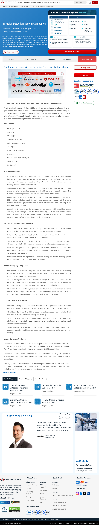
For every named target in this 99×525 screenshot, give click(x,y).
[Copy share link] (84, 96)
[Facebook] (81, 493)
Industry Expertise (23, 2)
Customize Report (84, 75)
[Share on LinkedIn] (81, 96)
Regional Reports (25, 379)
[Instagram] (77, 493)
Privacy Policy (17, 523)
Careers (54, 488)
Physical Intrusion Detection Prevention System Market (19, 388)
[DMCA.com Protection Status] (14, 509)
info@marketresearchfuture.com (62, 495)
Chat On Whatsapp (85, 103)
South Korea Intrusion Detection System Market (85, 386)
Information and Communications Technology (26, 6)
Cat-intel (28, 488)
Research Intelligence (37, 2)
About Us (55, 2)
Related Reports (10, 379)
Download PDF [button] (87, 59)
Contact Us (55, 485)
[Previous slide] (60, 416)
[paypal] (5, 502)
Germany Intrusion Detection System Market (21, 401)
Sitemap (28, 497)
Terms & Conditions (7, 523)
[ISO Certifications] (86, 89)
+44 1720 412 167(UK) (59, 506)
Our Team (43, 490)
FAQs (42, 502)
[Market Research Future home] (9, 2)
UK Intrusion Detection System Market (52, 386)
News (42, 494)
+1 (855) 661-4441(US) (59, 502)
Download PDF (12, 52)
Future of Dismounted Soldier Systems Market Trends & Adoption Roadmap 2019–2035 (84, 470)
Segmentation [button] (49, 59)
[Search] (89, 2)
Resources (48, 2)
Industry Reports (14, 6)
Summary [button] (11, 59)
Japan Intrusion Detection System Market (53, 401)
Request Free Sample (72, 51)
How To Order (30, 500)
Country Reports (41, 379)
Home (4, 6)
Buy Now (86, 67)
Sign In (95, 2)
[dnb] (4, 509)
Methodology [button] (68, 59)
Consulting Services (29, 492)
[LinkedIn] (88, 493)
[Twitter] (84, 493)
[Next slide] (67, 416)
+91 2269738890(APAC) (59, 509)
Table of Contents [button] (30, 59)
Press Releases (43, 498)
